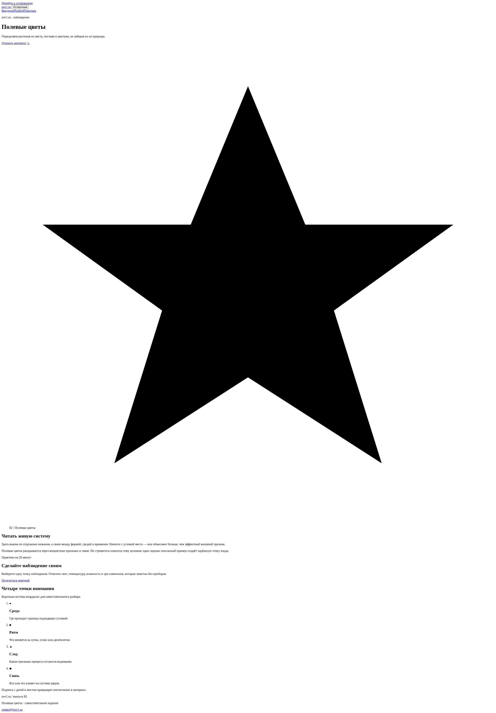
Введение (8, 10)
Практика (29, 10)
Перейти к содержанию (17, 3)
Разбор (18, 10)
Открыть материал (15, 43)
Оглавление (20, 7)
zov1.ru (6, 7)
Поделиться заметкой (16, 580)
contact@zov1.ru (12, 709)
